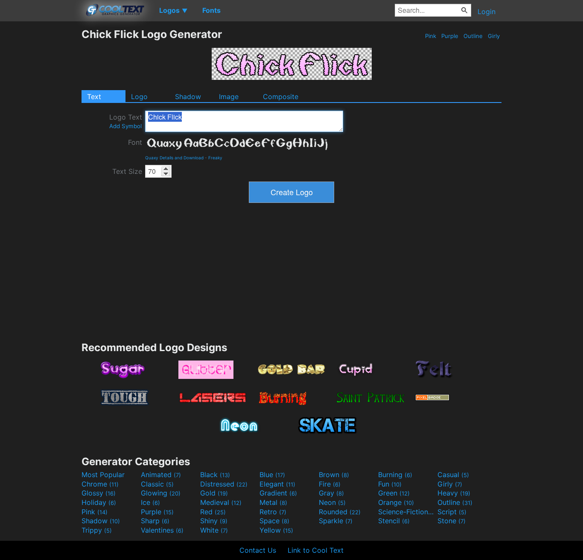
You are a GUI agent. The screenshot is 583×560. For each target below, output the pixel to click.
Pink (430, 35)
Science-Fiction (406, 511)
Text (94, 96)
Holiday (99, 502)
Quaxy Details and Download (174, 157)
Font (135, 142)
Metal (273, 502)
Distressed (224, 484)
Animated (161, 474)
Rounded (340, 511)
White (214, 530)
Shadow (188, 96)
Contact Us (257, 550)
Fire (330, 484)
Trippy (97, 530)
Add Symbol (125, 126)
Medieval (221, 502)
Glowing (161, 493)
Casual (453, 474)
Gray (331, 493)
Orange (396, 502)
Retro (272, 511)
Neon (332, 502)
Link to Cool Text (316, 550)
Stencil (394, 520)
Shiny (213, 520)
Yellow (276, 530)
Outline (473, 35)
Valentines (162, 530)
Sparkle (336, 520)
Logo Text (125, 121)
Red (213, 511)
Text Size (127, 171)
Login (487, 11)
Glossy (99, 493)
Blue (272, 474)
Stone (451, 520)
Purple (450, 35)
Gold (214, 493)
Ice (150, 502)
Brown (334, 474)
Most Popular (103, 474)
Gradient (278, 493)
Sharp (155, 520)
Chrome (100, 484)
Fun (390, 484)
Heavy (453, 493)
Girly (493, 35)
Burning (395, 474)
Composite (280, 96)
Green (394, 493)
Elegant (277, 484)
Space (274, 520)
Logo (139, 96)
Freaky (215, 157)
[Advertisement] (40, 156)
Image (229, 96)
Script (451, 511)
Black (215, 474)
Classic (157, 484)
